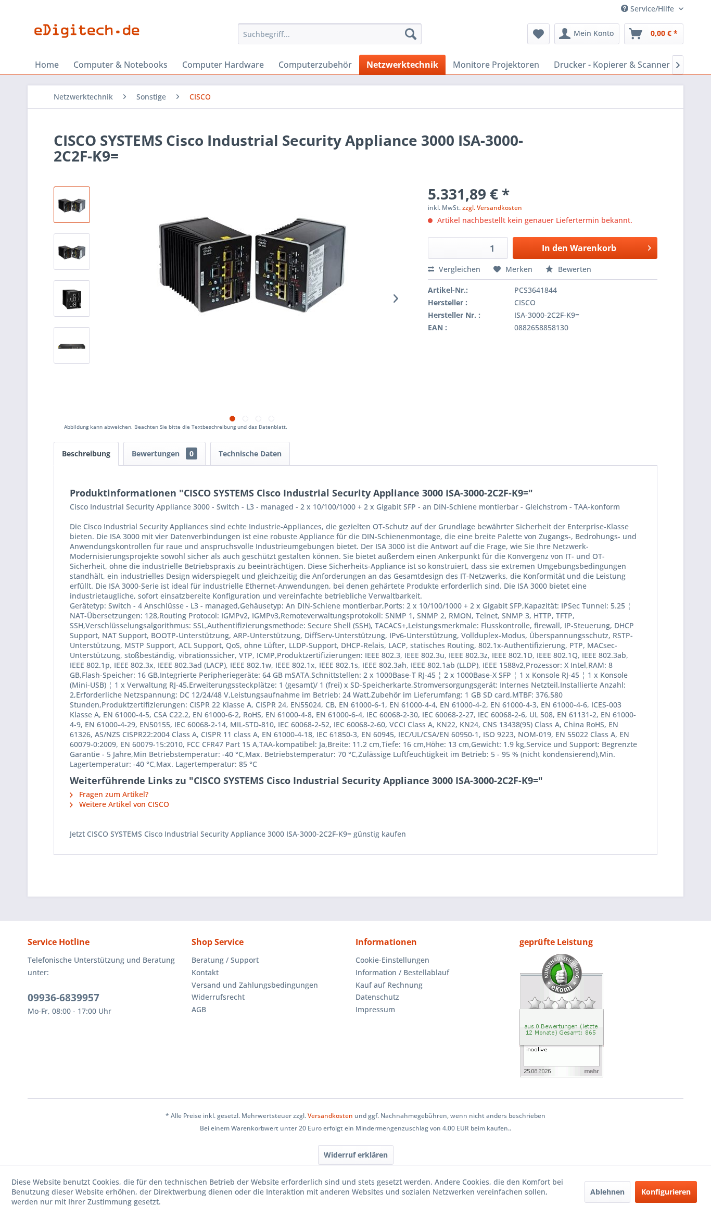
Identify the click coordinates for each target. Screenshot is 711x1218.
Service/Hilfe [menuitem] (652, 9)
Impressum (375, 1009)
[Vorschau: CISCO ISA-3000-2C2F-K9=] (72, 298)
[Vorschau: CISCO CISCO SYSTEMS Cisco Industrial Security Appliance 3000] (72, 205)
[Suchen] (411, 33)
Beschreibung (86, 453)
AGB (199, 1009)
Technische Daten (250, 453)
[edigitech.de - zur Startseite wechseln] (90, 36)
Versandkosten (330, 1115)
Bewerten (573, 269)
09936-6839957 (63, 997)
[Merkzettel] (538, 33)
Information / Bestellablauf (402, 972)
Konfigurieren (666, 1192)
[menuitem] (330, 33)
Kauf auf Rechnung (389, 985)
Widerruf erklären (356, 1155)
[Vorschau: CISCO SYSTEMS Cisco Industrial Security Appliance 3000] (72, 251)
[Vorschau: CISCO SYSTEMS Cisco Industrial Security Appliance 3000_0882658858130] (72, 345)
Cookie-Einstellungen (392, 960)
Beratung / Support (225, 960)
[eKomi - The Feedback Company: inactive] (601, 1015)
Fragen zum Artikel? (112, 794)
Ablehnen (607, 1192)
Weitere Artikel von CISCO (123, 804)
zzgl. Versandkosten (492, 207)
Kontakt (205, 972)
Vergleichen (458, 269)
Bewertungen (163, 453)
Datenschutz (377, 997)
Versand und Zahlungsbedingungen (255, 985)
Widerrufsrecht (218, 997)
